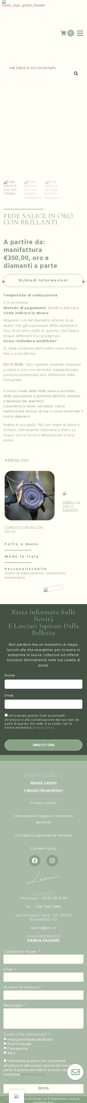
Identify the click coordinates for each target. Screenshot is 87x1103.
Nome (10, 676)
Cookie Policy (43, 848)
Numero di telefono (21, 987)
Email (9, 696)
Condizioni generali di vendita (43, 835)
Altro (11, 1053)
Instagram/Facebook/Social (30, 1039)
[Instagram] (52, 860)
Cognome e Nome (20, 952)
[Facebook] (35, 860)
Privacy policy (43, 803)
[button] (76, 73)
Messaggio (13, 1005)
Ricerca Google (19, 1044)
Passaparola (17, 1048)
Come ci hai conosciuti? (25, 1034)
